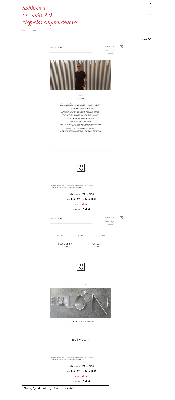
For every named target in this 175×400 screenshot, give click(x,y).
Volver (148, 15)
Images (33, 30)
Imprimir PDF (146, 39)
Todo (24, 30)
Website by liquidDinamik (34, 388)
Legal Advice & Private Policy (61, 388)
